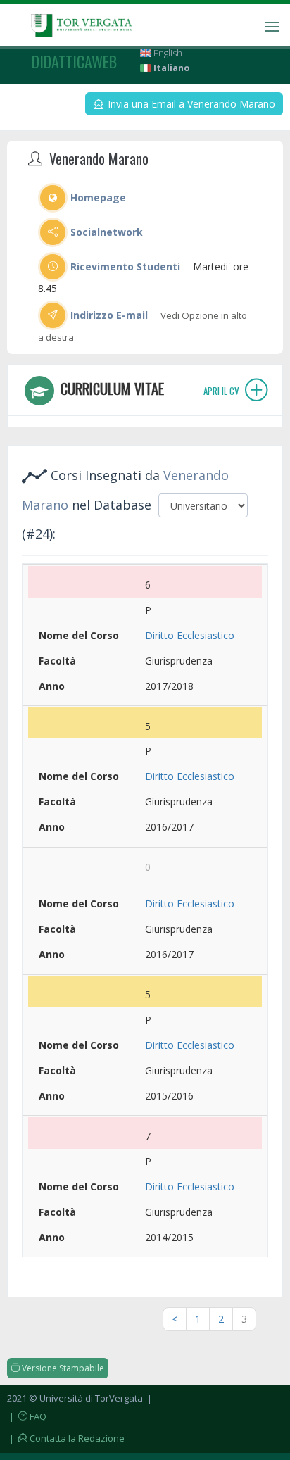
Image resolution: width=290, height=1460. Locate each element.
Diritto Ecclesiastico (189, 635)
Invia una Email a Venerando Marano (190, 104)
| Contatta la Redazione (66, 1438)
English (166, 53)
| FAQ (26, 1416)
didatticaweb (74, 61)
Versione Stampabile (62, 1368)
